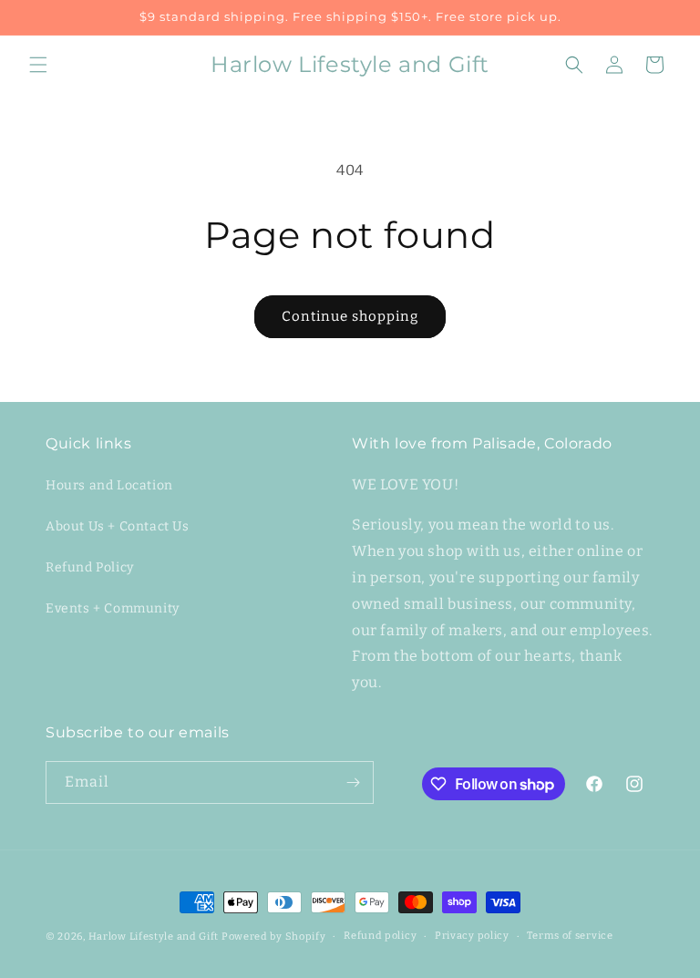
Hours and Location (109, 485)
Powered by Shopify (273, 936)
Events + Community (113, 608)
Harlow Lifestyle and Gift (154, 936)
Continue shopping (350, 316)
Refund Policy (90, 567)
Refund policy (380, 936)
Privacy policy (472, 936)
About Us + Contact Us (118, 526)
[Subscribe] (353, 782)
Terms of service (569, 936)
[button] (38, 65)
